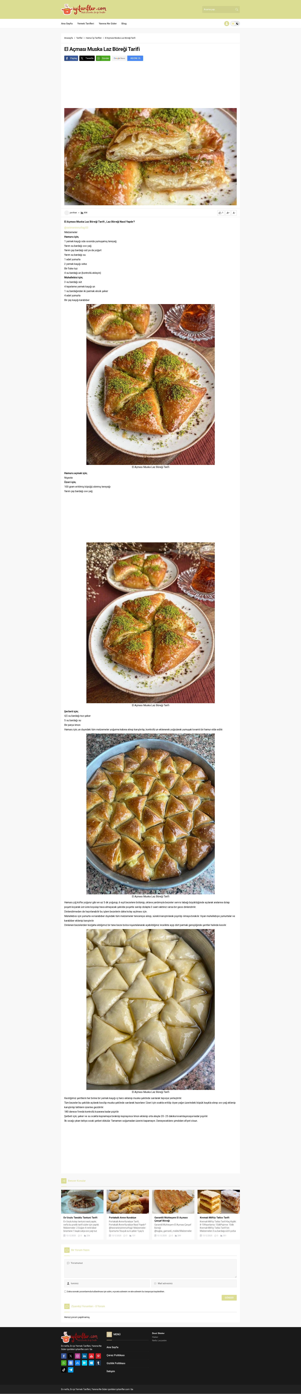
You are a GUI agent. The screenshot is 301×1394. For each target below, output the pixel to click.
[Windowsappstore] (91, 1363)
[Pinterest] (98, 1356)
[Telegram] (70, 1369)
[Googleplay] (84, 1363)
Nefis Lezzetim (159, 1340)
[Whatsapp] (63, 1363)
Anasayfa (68, 38)
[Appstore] (77, 1363)
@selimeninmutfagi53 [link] (76, 227)
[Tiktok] (63, 1369)
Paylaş (73, 58)
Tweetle (89, 58)
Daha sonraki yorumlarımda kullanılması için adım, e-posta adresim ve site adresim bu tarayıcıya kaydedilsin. (116, 1291)
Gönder (105, 58)
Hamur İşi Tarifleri (94, 38)
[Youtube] (91, 1356)
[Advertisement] (150, 84)
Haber (155, 1337)
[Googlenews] (70, 1363)
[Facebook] (63, 1356)
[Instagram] (77, 1356)
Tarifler (79, 38)
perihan (73, 212)
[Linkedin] (84, 1356)
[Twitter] (70, 1356)
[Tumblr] (98, 1363)
